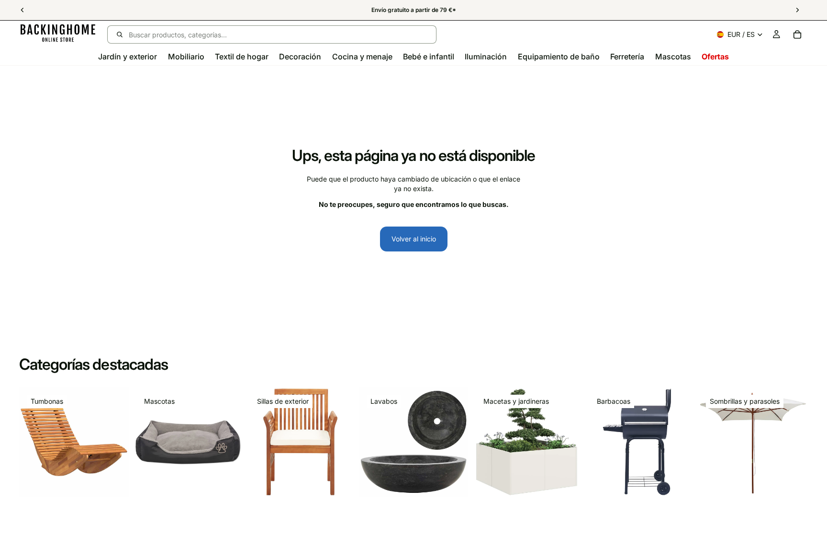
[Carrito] (797, 34)
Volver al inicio (413, 239)
